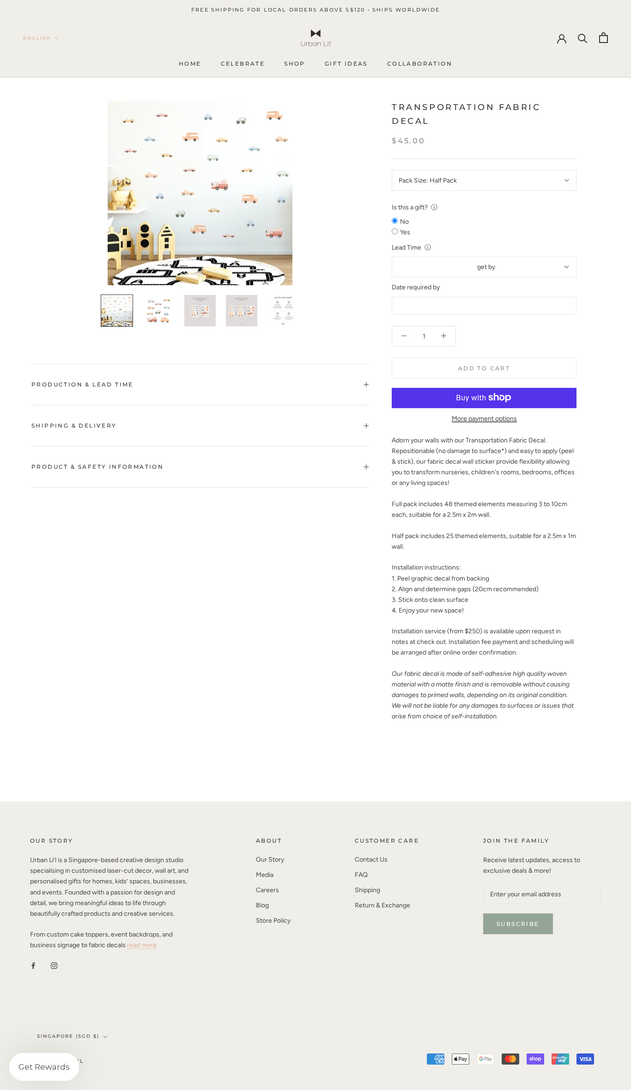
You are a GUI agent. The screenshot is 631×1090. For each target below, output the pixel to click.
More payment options (484, 418)
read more (142, 945)
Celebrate (243, 64)
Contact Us (371, 859)
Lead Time (406, 247)
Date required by (416, 287)
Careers (267, 890)
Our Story (270, 859)
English (37, 38)
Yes (405, 232)
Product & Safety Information (97, 466)
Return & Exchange (382, 905)
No (404, 222)
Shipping (367, 890)
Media (264, 875)
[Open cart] (603, 37)
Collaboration (419, 64)
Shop (294, 64)
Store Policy (273, 921)
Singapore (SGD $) (68, 1036)
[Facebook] (33, 965)
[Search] (583, 38)
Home (190, 64)
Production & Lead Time (82, 384)
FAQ (361, 875)
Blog (262, 905)
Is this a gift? (410, 207)
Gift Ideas (346, 64)
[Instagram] (54, 965)
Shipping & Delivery (74, 425)
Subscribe (518, 923)
